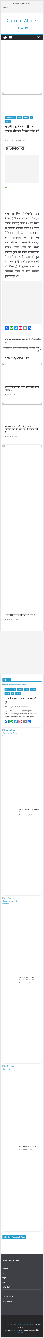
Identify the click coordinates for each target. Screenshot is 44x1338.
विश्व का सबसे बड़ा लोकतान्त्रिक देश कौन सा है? (29, 810)
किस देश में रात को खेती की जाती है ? (29, 1146)
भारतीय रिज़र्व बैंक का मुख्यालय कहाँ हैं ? (20, 614)
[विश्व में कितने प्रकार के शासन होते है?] (22, 684)
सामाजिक (18, 693)
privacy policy (7, 1296)
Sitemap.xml (7, 1301)
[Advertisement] (22, 69)
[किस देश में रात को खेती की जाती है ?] (9, 1148)
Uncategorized (10, 117)
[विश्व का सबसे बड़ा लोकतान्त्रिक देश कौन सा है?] (9, 812)
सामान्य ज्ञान (8, 121)
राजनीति (7, 693)
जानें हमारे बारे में (6, 1287)
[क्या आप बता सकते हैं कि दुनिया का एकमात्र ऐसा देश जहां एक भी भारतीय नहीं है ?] (22, 404)
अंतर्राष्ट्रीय (20, 689)
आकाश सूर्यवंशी (21, 141)
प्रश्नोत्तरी (26, 117)
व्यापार (4, 1273)
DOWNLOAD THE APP (10, 1260)
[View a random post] (39, 37)
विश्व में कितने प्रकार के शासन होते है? (21, 700)
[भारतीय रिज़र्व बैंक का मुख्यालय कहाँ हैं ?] (22, 446)
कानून (4, 1278)
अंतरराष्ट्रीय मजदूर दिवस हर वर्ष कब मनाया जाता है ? (22, 388)
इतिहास (19, 117)
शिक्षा (31, 117)
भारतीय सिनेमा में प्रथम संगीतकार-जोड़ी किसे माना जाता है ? (21, 349)
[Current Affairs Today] (5, 37)
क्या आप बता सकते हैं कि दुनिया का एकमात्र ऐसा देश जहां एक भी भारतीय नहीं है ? (21, 429)
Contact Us (6, 1292)
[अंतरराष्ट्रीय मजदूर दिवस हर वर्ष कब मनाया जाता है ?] (22, 364)
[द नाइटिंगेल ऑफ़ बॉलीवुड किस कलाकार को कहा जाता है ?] (9, 980)
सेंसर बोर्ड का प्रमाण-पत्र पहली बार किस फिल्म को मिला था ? (23, 341)
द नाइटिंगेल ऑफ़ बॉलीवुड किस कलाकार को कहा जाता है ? (27, 978)
